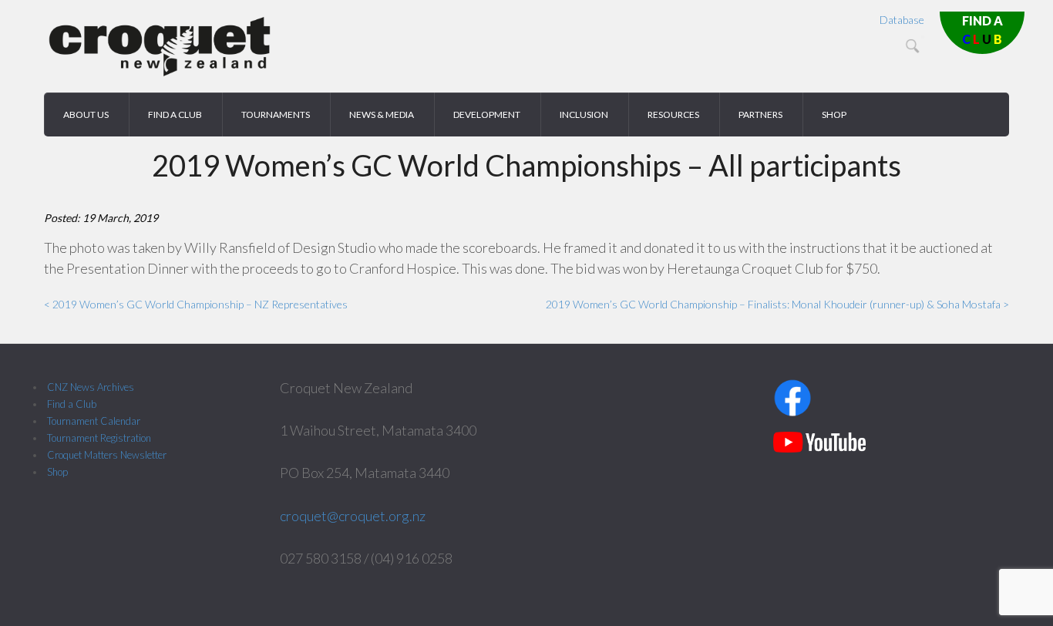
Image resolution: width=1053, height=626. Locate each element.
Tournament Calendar (93, 421)
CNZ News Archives (90, 387)
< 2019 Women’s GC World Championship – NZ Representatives (196, 304)
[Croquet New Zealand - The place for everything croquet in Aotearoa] (159, 73)
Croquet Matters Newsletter (107, 455)
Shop (57, 472)
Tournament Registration (99, 438)
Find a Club (71, 404)
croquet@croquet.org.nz (353, 515)
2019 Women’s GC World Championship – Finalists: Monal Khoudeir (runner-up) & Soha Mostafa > (777, 304)
